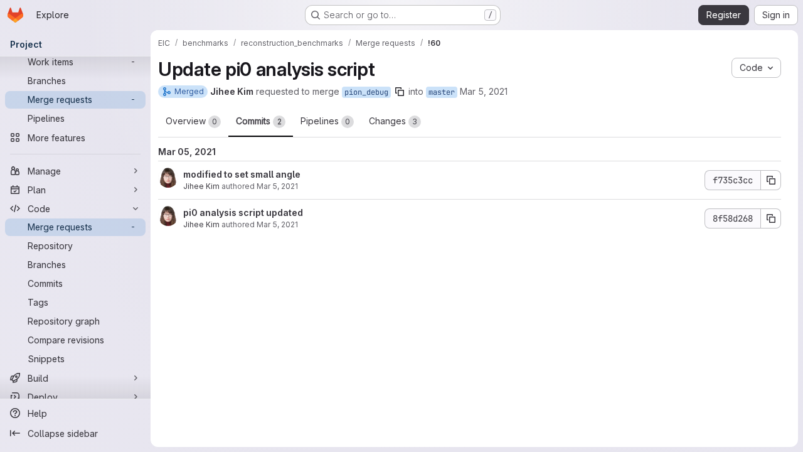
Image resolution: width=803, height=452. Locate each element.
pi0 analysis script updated (243, 212)
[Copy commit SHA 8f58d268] (771, 218)
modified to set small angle (241, 174)
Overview (191, 121)
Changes (393, 121)
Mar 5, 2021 (484, 91)
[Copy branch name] (399, 91)
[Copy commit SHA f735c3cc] (771, 180)
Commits (259, 121)
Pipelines (325, 121)
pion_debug (366, 92)
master (441, 92)
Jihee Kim (201, 186)
